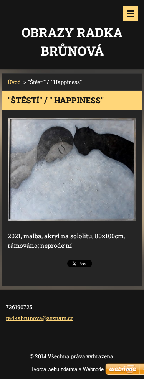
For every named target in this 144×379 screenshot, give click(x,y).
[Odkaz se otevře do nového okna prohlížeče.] (72, 169)
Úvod (14, 82)
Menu (130, 13)
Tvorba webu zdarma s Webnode (67, 369)
